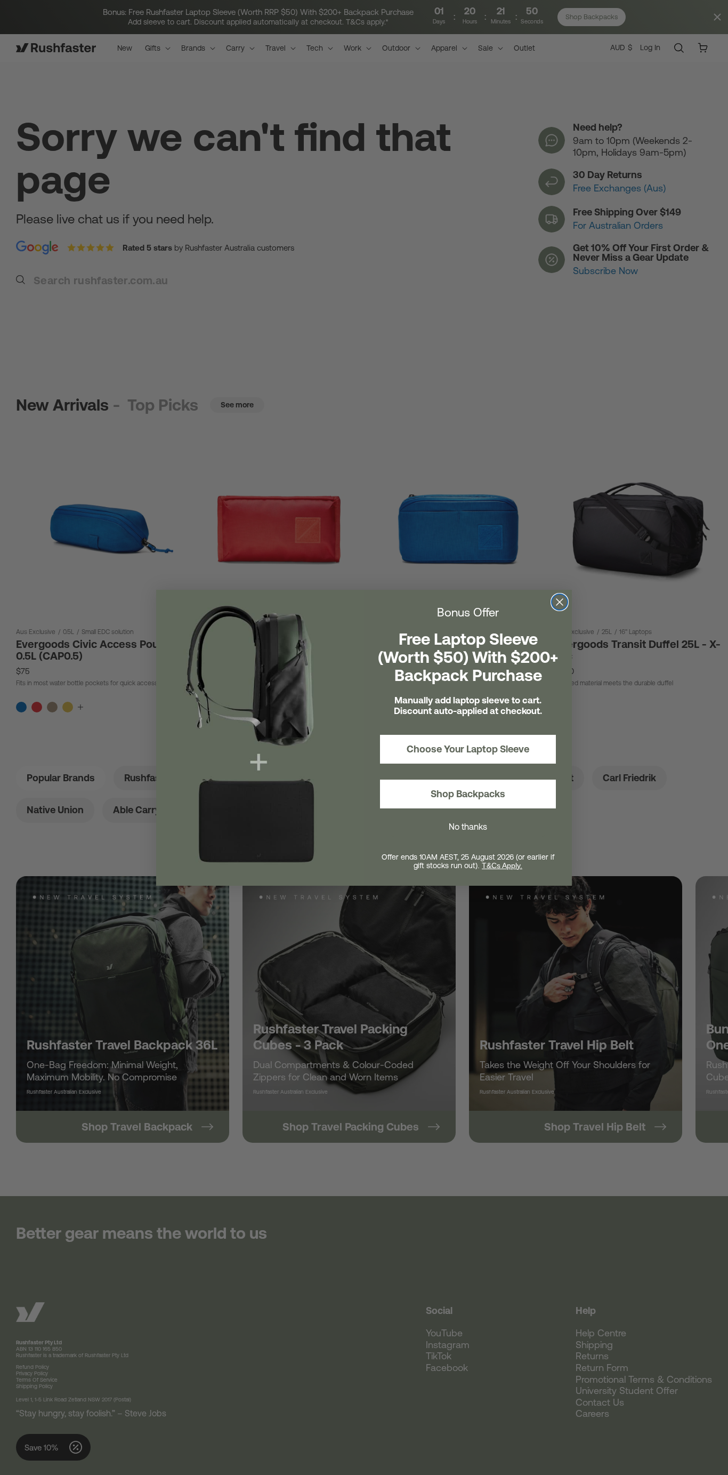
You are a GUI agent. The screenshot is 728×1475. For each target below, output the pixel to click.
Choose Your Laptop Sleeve (468, 749)
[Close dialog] (560, 602)
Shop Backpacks (468, 793)
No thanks (468, 826)
